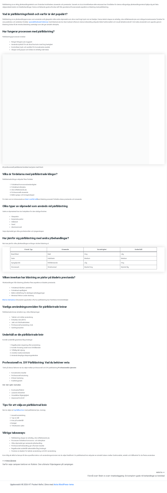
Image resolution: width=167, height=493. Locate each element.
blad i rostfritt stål (31, 199)
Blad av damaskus (8, 300)
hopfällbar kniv (19, 410)
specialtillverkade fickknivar (38, 22)
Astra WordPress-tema (64, 484)
